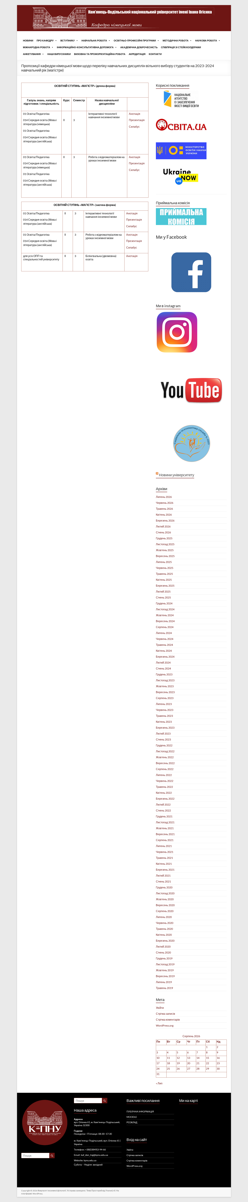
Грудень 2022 (164, 745)
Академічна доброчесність (139, 47)
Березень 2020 (165, 940)
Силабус (134, 126)
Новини (28, 40)
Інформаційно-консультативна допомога (85, 47)
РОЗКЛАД (132, 1122)
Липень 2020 (164, 916)
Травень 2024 (164, 644)
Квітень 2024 (164, 650)
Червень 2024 (164, 638)
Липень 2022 (164, 774)
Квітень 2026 (164, 514)
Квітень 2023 (164, 721)
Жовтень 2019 (165, 970)
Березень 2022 (165, 798)
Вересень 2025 (165, 556)
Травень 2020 (164, 928)
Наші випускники (59, 54)
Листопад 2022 (165, 751)
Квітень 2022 (164, 792)
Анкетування (32, 54)
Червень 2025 (164, 567)
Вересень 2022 (165, 763)
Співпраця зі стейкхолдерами (181, 47)
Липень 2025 (164, 561)
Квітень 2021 (164, 863)
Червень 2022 (164, 780)
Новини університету (176, 475)
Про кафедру (45, 40)
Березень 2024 (165, 656)
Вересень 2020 (165, 905)
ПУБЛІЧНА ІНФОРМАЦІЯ (140, 1111)
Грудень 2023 (164, 674)
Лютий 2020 (163, 946)
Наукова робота (206, 40)
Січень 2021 (163, 881)
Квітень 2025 (164, 579)
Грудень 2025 (164, 538)
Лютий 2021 (163, 875)
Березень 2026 (165, 520)
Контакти (155, 54)
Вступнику (67, 40)
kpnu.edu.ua (90, 1160)
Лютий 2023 (163, 733)
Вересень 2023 (165, 692)
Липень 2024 (164, 632)
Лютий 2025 (163, 591)
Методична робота (175, 40)
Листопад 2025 (165, 544)
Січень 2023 (163, 739)
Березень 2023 (165, 727)
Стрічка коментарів (168, 1019)
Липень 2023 (164, 703)
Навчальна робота (94, 40)
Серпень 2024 (164, 627)
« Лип (159, 1083)
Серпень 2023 (164, 698)
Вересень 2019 (165, 976)
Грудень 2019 (164, 958)
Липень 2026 (164, 496)
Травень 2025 (164, 573)
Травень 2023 (164, 715)
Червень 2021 (164, 851)
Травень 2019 (164, 987)
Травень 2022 (164, 786)
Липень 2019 (164, 982)
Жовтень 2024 (165, 615)
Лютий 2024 (163, 662)
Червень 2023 (164, 709)
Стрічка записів (165, 1013)
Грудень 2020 (164, 887)
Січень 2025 (163, 597)
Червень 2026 (164, 502)
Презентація (137, 120)
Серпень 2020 (164, 911)
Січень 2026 (163, 532)
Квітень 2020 (164, 934)
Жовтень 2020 (165, 899)
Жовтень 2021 (165, 828)
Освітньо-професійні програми (135, 40)
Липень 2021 (164, 845)
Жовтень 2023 (165, 686)
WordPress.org (164, 1025)
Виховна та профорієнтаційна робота (99, 54)
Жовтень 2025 (165, 550)
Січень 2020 (163, 952)
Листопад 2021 (165, 822)
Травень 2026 (164, 508)
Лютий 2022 (163, 804)
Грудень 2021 (164, 816)
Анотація (134, 113)
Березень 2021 (165, 869)
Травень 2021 (164, 857)
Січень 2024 (163, 668)
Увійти (160, 1007)
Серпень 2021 (164, 840)
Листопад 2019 (165, 964)
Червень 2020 (164, 922)
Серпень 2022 (164, 769)
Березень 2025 (165, 585)
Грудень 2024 (164, 603)
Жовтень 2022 (165, 757)
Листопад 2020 (165, 893)
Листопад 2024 (165, 609)
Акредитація (137, 54)
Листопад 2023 (165, 680)
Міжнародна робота (36, 47)
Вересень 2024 (165, 621)
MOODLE (132, 1116)
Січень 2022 (163, 810)
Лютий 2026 (163, 526)
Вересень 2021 (165, 834)
